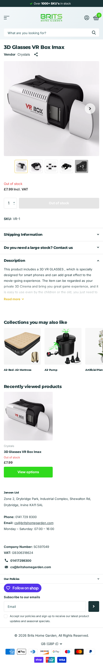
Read (12, 299)
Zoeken (94, 32)
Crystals (23, 54)
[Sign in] (86, 17)
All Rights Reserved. (73, 635)
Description (14, 260)
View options (28, 472)
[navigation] (21, 166)
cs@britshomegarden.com (33, 523)
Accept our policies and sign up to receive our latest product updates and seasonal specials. (49, 618)
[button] (15, 199)
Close (51, 578)
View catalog (6, 18)
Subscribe (93, 606)
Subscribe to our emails (22, 597)
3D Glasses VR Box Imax (22, 452)
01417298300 (20, 560)
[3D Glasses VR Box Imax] (28, 416)
